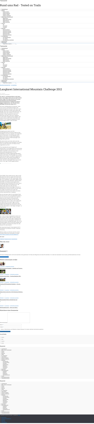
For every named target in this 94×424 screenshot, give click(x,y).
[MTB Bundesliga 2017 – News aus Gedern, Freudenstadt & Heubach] (2, 304)
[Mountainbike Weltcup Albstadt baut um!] (2, 296)
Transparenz (4, 422)
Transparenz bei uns (5, 378)
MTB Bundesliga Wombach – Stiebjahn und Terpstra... (11, 268)
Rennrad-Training (7, 32)
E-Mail (1, 327)
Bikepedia (3, 360)
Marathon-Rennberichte (5, 85)
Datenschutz (4, 41)
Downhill (5, 25)
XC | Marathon (4, 36)
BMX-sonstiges (6, 22)
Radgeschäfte (5, 364)
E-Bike (2, 354)
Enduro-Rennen (6, 13)
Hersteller (5, 363)
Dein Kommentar (3, 322)
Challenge (2, 239)
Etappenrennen (7, 239)
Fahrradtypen (5, 361)
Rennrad (3, 28)
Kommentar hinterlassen (5, 94)
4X (3, 24)
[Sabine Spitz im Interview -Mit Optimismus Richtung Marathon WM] (2, 288)
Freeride (5, 27)
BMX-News (5, 18)
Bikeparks (5, 365)
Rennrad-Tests (6, 33)
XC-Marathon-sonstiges (8, 40)
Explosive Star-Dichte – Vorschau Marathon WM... (10, 276)
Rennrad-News (6, 29)
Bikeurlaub (3, 369)
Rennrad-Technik (7, 31)
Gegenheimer (14, 239)
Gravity (3, 23)
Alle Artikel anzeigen (4, 257)
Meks (19, 415)
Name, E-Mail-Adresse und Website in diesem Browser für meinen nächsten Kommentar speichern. (22, 329)
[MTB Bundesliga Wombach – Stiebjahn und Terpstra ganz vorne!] (2, 265)
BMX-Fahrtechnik (7, 19)
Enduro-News (6, 11)
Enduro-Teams (6, 14)
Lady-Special (3, 356)
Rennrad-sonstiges (7, 34)
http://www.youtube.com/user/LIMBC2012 (9, 234)
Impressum (3, 42)
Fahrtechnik (5, 366)
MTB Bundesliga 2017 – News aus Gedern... (9, 307)
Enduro (3, 10)
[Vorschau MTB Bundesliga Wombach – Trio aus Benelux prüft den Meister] (2, 280)
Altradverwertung (6, 374)
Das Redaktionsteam (5, 377)
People (2, 376)
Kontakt (3, 419)
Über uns (3, 421)
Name (1, 324)
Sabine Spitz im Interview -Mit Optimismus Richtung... (11, 291)
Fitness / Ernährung (5, 359)
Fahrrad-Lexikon (6, 362)
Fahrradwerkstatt (4, 370)
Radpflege (5, 371)
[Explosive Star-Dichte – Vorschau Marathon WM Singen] (2, 273)
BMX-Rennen (6, 20)
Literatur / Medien (4, 357)
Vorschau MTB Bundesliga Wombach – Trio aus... (10, 284)
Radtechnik (5, 373)
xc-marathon (14, 85)
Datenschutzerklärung (6, 418)
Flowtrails (5, 368)
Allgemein (2, 274)
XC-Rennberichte (7, 37)
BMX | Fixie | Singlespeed (7, 17)
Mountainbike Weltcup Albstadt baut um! (8, 299)
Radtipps (4, 372)
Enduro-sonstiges (7, 15)
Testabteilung (4, 9)
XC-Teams (5, 38)
